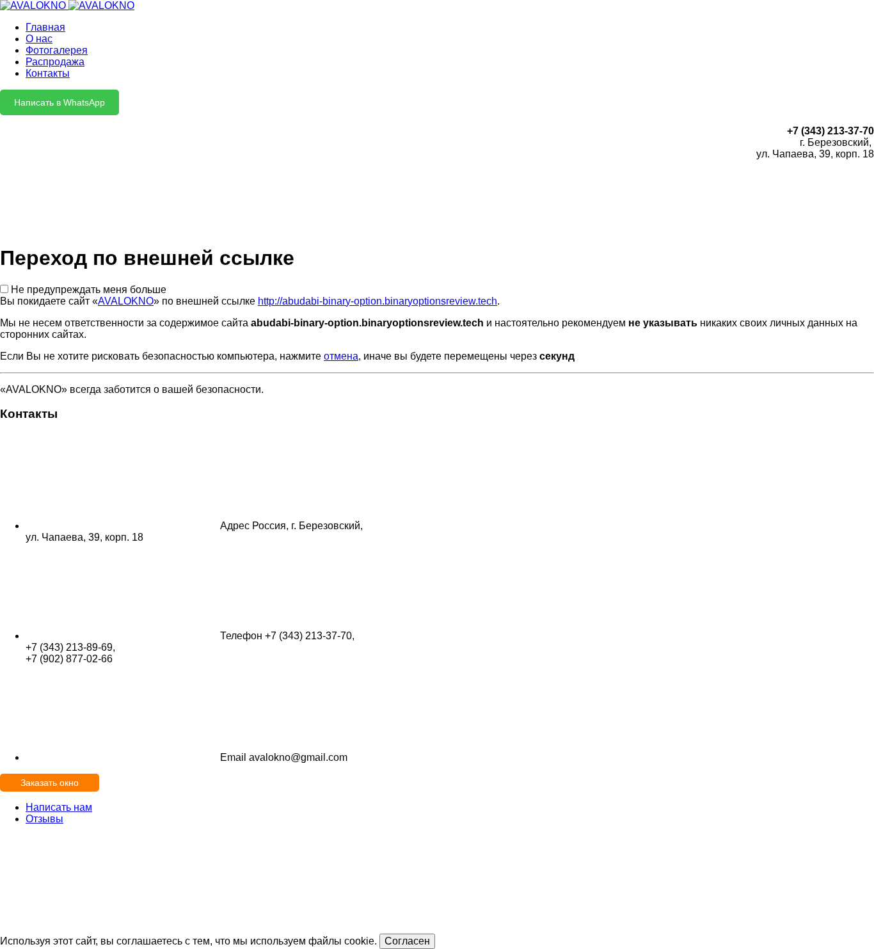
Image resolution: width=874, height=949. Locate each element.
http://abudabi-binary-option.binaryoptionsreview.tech (377, 301)
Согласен (407, 941)
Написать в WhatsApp (59, 102)
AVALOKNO (126, 301)
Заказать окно (49, 783)
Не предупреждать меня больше (88, 289)
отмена (341, 356)
